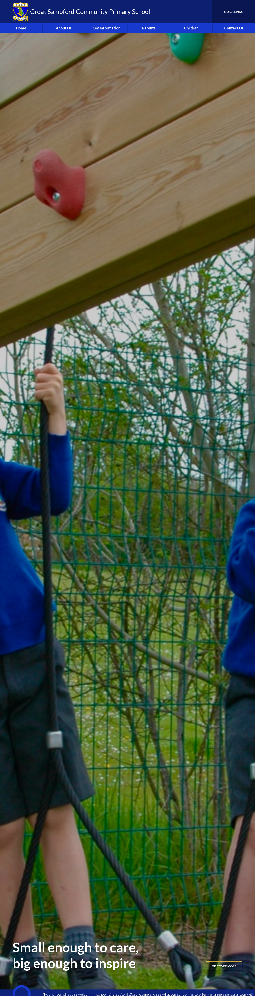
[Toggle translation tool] (192, 11)
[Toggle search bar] (205, 11)
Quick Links (233, 11)
